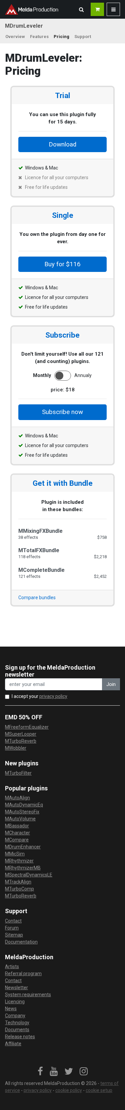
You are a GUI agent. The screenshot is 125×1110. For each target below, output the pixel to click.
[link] (40, 1071)
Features (39, 36)
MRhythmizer (19, 860)
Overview (15, 36)
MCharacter (17, 832)
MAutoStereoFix (22, 811)
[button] (81, 9)
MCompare (17, 839)
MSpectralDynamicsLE (28, 874)
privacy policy (53, 696)
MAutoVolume (20, 818)
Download (62, 144)
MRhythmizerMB (23, 867)
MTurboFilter (18, 773)
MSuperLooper (20, 734)
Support (82, 36)
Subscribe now (62, 412)
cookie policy (68, 1090)
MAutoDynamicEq (24, 804)
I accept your (39, 696)
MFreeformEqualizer (27, 727)
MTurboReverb (20, 741)
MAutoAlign (17, 797)
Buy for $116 (62, 264)
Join (111, 684)
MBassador (17, 825)
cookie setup (99, 1090)
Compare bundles (37, 597)
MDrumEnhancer (23, 846)
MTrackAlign (18, 881)
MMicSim (15, 853)
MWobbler (15, 748)
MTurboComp (19, 888)
